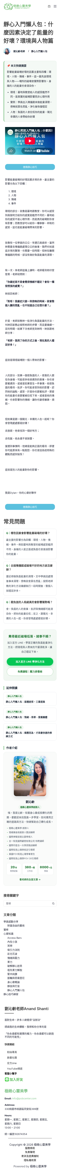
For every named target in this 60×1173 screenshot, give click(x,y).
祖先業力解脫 (14, 970)
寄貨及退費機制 (30, 1156)
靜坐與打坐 (13, 986)
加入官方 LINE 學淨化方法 (30, 661)
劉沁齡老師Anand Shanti (27, 1008)
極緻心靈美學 (16, 1091)
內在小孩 (12, 941)
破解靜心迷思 (14, 965)
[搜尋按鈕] (53, 903)
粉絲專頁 (12, 1052)
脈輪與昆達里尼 (16, 978)
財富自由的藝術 (16, 925)
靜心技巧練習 (11, 994)
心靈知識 (8, 933)
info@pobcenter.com (24, 1098)
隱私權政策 (30, 1160)
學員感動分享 (11, 921)
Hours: (8, 1115)
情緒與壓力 (13, 957)
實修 (6, 929)
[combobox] (27, 903)
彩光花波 (12, 953)
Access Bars (14, 937)
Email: (8, 1098)
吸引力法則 (13, 949)
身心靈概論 (13, 982)
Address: (10, 1104)
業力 (9, 961)
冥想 (9, 945)
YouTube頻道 (14, 1068)
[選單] (55, 6)
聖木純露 (12, 974)
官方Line (12, 1063)
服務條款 (30, 1148)
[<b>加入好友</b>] (7, 1079)
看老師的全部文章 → (30, 879)
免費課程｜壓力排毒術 (30, 671)
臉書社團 (12, 1057)
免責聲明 (30, 1152)
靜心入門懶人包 (39, 51)
